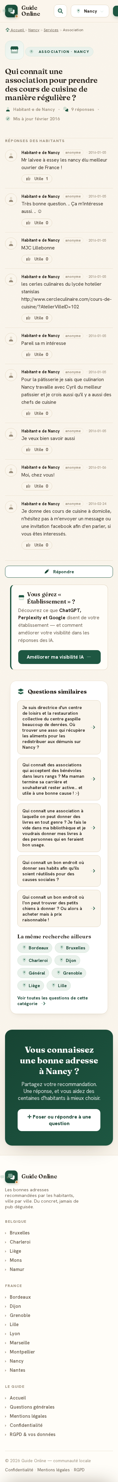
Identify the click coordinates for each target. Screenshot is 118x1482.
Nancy (33, 29)
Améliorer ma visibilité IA (55, 657)
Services (51, 29)
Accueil (17, 29)
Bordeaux (38, 948)
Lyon (12, 1333)
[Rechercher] (60, 11)
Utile (41, 178)
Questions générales (29, 1407)
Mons (13, 1260)
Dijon (71, 960)
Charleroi (38, 960)
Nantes (15, 1370)
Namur (14, 1269)
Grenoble (72, 973)
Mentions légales (26, 1416)
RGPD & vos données (30, 1434)
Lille (62, 985)
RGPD (79, 1470)
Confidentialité (23, 1425)
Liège (34, 985)
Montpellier (20, 1352)
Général (37, 973)
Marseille (17, 1343)
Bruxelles (75, 948)
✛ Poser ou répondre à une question (59, 1120)
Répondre (63, 572)
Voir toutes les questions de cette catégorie (52, 1000)
